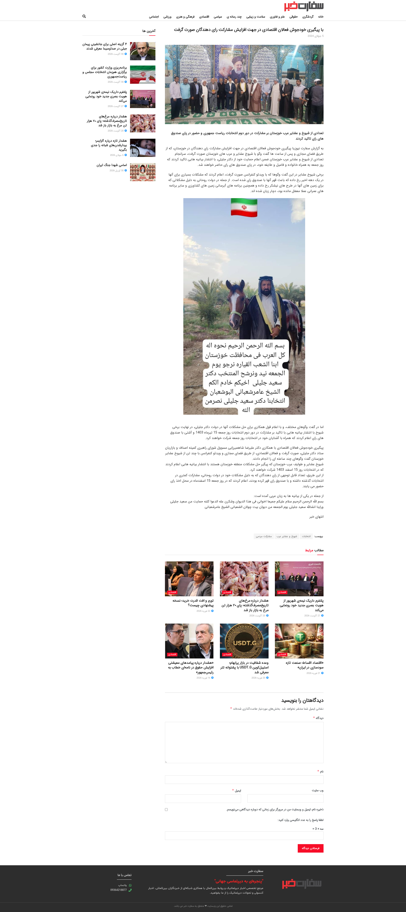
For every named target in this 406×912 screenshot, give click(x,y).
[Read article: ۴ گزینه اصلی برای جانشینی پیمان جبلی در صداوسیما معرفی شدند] (142, 51)
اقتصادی (204, 16)
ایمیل (236, 790)
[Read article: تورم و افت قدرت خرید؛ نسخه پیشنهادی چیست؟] (189, 578)
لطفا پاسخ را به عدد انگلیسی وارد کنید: (301, 820)
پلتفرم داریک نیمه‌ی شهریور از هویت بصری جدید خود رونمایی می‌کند (302, 605)
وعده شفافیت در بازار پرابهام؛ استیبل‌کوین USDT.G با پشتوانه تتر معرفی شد (245, 667)
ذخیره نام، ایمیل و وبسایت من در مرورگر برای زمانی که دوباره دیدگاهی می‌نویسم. (275, 809)
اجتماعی (154, 16)
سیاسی (218, 16)
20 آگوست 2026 (257, 616)
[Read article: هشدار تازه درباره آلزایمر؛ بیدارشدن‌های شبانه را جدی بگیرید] (142, 148)
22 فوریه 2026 (203, 611)
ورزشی (167, 16)
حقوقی (293, 16)
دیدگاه (318, 718)
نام (320, 771)
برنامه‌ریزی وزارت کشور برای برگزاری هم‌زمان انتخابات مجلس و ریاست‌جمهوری (104, 72)
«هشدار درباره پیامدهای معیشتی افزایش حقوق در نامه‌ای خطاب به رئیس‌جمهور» (191, 667)
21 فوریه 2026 (313, 673)
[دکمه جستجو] (84, 17)
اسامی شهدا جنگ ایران (112, 165)
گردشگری (308, 16)
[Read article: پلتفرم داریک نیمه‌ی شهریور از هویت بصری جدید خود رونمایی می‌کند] (299, 578)
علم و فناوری (277, 16)
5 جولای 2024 (316, 36)
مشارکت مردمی (264, 536)
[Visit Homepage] (300, 6)
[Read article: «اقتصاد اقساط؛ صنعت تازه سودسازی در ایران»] (299, 641)
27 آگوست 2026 (312, 616)
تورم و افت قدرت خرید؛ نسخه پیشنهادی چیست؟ (193, 603)
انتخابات (306, 536)
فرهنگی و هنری (185, 16)
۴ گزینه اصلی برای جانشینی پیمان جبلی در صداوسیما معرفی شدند (104, 46)
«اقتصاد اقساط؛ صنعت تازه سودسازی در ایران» (305, 665)
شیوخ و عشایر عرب (287, 536)
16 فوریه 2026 (203, 678)
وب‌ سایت (318, 790)
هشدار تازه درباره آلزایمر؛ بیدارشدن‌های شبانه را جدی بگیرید (109, 145)
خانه (321, 16)
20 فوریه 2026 (258, 678)
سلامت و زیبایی (255, 16)
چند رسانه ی (234, 16)
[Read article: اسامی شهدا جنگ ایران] (142, 172)
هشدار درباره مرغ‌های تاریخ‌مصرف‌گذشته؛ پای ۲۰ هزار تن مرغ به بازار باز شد (245, 605)
